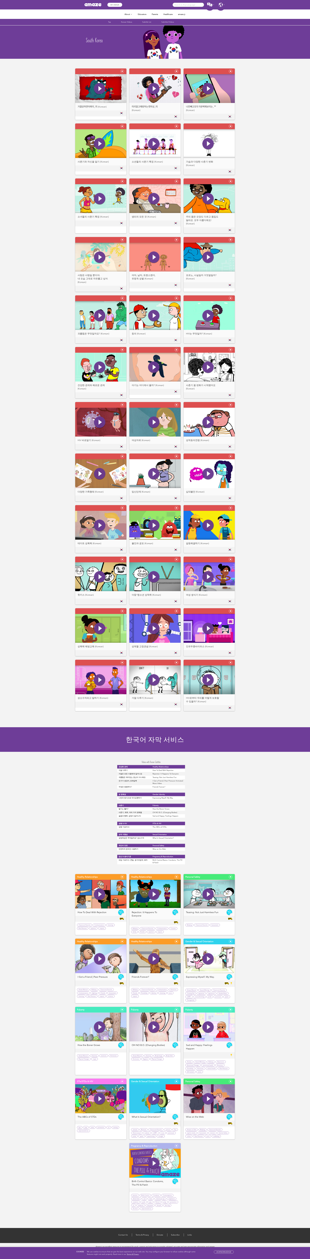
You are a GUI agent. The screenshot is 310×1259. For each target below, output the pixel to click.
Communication (99, 925)
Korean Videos (126, 22)
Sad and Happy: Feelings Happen (165, 816)
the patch (150, 1205)
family (134, 932)
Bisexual (143, 1129)
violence (110, 996)
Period (157, 1202)
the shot (135, 1208)
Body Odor (169, 1056)
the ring (167, 1205)
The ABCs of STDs (160, 827)
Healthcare (168, 14)
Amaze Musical (83, 989)
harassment (214, 925)
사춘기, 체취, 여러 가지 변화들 (130, 812)
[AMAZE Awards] (231, 1055)
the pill (159, 1205)
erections (103, 1056)
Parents (155, 14)
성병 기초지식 (124, 827)
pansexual (171, 1133)
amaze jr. (182, 14)
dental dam (136, 1199)
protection (101, 1127)
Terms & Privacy (142, 1235)
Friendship (144, 993)
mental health (211, 1068)
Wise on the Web (159, 849)
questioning (151, 1136)
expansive (201, 993)
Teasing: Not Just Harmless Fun (165, 777)
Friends (142, 932)
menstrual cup (160, 1199)
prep (92, 1127)
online (189, 1136)
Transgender (190, 1000)
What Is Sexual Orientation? (163, 838)
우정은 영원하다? (125, 787)
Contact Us (123, 1235)
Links (189, 1235)
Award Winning (204, 990)
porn (208, 1136)
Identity (153, 993)
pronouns (218, 997)
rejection (93, 928)
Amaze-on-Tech (191, 1129)
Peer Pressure (83, 928)
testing (115, 1127)
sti (108, 1127)
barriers (135, 1195)
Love (170, 993)
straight (160, 1136)
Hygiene (145, 1059)
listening (110, 925)
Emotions (173, 989)
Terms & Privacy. (133, 1254)
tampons (140, 1205)
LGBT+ (189, 997)
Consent (173, 928)
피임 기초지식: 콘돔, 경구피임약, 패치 (133, 860)
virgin (94, 1059)
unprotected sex (83, 1131)
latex (150, 1199)
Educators (142, 14)
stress (199, 1072)
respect (102, 928)
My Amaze (114, 5)
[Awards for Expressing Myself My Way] (231, 983)
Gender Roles (223, 993)
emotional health (208, 1065)
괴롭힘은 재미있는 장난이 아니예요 (132, 777)
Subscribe (175, 1235)
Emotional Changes (193, 1065)
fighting (94, 993)
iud (144, 1199)
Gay (175, 1129)
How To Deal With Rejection (163, 770)
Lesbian (147, 1133)
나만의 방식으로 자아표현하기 (130, 798)
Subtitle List (146, 22)
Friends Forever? (140, 976)
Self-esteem (190, 1072)
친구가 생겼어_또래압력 (128, 781)
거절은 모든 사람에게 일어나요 (130, 774)
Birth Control (145, 1195)
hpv (80, 1127)
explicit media (191, 1133)
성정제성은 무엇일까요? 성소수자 (131, 838)
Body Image (158, 1056)
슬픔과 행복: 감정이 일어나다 (130, 816)
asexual (135, 1129)
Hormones (113, 1056)
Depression (220, 1062)
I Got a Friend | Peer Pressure (93, 976)
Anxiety (189, 1062)
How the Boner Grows (161, 809)
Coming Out (190, 993)
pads (143, 1202)
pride (209, 997)
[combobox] (188, 5)
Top (109, 22)
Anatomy (94, 1056)
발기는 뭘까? (123, 809)
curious (168, 1129)
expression (211, 993)
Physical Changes (84, 1059)
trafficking (216, 1136)
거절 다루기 (123, 770)
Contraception (167, 1195)
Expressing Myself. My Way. (163, 798)
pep (86, 1127)
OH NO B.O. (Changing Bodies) (165, 812)
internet (212, 1133)
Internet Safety (223, 1133)
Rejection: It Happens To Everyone (166, 774)
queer (227, 997)
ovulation (135, 1202)
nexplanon (171, 1199)
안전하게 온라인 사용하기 (128, 849)
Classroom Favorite (84, 925)
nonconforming (199, 997)
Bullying (135, 928)
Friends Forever (159, 787)
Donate (160, 1235)
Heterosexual (137, 1133)
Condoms (156, 1195)
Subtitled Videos (167, 22)
